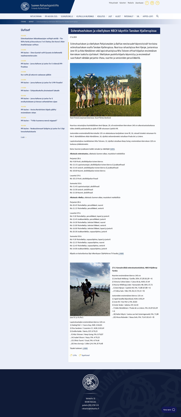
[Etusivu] (25, 6)
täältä (112, 149)
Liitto (74, 355)
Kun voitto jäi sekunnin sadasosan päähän (36, 75)
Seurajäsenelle (67, 16)
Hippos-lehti (148, 16)
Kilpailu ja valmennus (85, 16)
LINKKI (121, 254)
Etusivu (23, 22)
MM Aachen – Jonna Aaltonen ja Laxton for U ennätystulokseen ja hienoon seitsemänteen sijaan (39, 100)
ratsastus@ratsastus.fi (90, 408)
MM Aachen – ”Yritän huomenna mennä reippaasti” (39, 121)
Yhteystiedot (113, 3)
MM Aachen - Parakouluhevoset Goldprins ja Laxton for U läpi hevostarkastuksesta (43, 130)
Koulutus (101, 16)
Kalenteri (123, 3)
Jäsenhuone (139, 3)
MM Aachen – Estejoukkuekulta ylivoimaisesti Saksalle (40, 91)
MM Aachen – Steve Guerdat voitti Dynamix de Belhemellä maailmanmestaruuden (41, 54)
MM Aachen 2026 (51, 16)
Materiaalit (128, 16)
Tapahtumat (85, 355)
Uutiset (31, 22)
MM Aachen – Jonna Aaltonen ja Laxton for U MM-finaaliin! (42, 83)
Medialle (131, 3)
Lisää (23, 137)
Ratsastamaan (35, 16)
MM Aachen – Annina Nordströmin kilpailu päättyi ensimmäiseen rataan (38, 111)
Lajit (110, 16)
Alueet (118, 16)
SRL (138, 16)
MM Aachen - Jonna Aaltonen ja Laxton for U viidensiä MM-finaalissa (42, 65)
